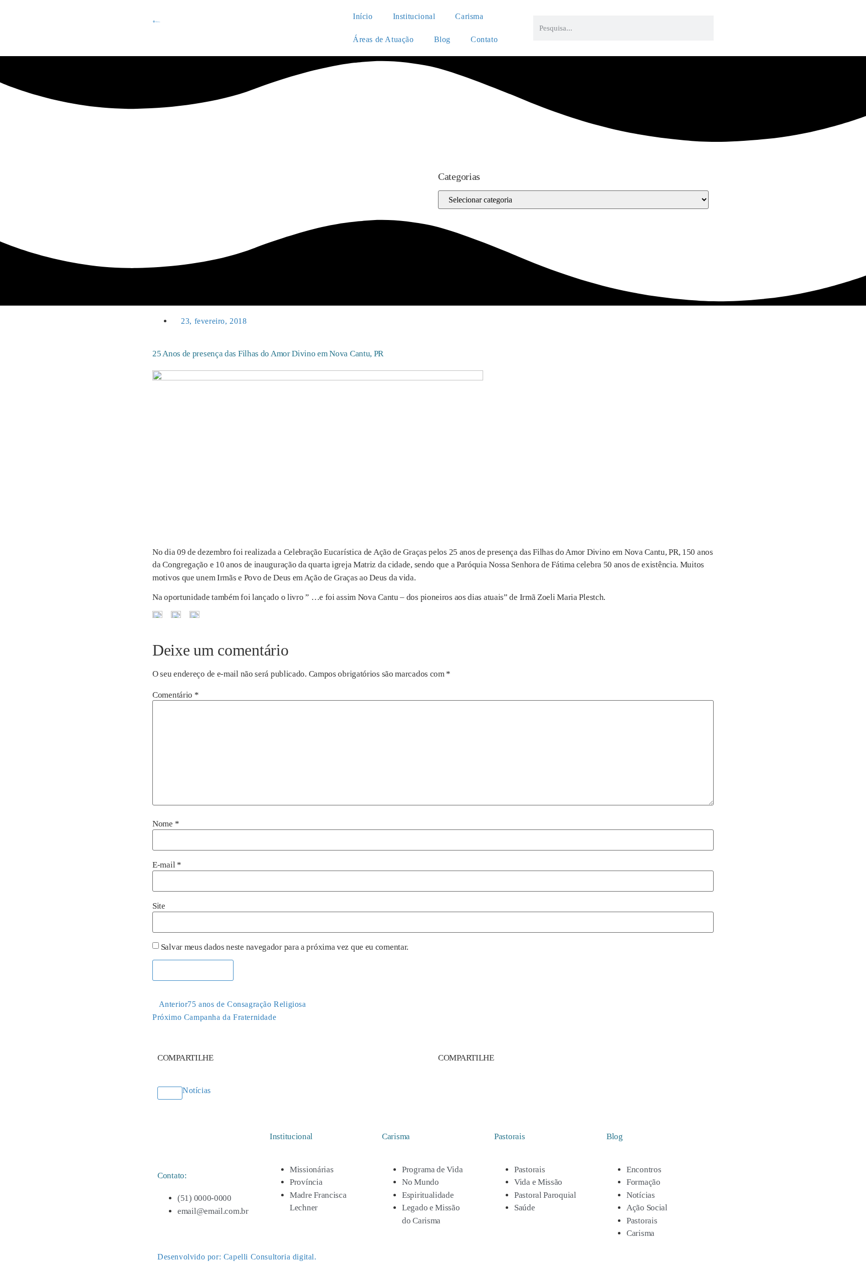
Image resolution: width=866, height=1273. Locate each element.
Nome (165, 823)
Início (363, 16)
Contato (484, 39)
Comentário (175, 695)
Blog (442, 39)
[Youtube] (181, 171)
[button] (185, 1051)
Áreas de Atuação (383, 39)
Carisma (469, 16)
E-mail (166, 865)
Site (158, 906)
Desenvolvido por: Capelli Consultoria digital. (237, 1256)
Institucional (414, 16)
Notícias (196, 1090)
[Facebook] (161, 171)
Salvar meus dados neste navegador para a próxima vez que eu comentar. (284, 947)
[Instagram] (171, 171)
